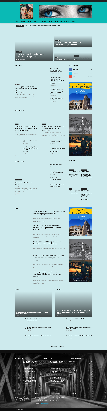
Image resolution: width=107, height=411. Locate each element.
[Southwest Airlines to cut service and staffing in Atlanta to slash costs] (74, 186)
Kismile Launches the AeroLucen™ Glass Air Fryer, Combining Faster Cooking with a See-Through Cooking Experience (57, 91)
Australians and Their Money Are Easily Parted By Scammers (53, 127)
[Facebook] (70, 398)
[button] (90, 21)
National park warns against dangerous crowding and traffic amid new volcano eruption (47, 274)
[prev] (88, 26)
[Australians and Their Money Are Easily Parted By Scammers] (73, 37)
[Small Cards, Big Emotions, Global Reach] (45, 100)
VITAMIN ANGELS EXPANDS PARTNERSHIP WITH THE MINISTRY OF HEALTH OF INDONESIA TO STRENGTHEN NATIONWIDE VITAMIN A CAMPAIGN (86, 175)
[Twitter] (81, 398)
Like (91, 69)
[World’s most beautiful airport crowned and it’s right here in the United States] (23, 246)
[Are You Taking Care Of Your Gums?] (26, 172)
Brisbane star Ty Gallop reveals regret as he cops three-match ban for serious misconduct (26, 128)
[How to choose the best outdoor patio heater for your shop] (34, 44)
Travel (70, 188)
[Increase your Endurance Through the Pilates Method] (45, 172)
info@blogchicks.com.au (46, 403)
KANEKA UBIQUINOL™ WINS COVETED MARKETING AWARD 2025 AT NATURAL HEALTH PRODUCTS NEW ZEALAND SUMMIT (73, 312)
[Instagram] (73, 398)
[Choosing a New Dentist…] (45, 166)
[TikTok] (77, 398)
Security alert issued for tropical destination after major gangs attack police (32, 312)
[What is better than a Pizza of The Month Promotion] (45, 141)
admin (16, 92)
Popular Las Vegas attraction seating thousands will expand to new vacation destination (47, 228)
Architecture (19, 51)
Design (56, 57)
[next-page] (18, 105)
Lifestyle (57, 40)
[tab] (53, 351)
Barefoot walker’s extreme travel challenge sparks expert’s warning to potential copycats (48, 258)
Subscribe (90, 76)
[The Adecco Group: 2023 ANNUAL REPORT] (60, 321)
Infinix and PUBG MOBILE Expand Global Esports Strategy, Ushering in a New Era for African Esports (74, 174)
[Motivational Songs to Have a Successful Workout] (45, 186)
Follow (90, 73)
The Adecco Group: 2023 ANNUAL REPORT (75, 318)
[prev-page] (15, 105)
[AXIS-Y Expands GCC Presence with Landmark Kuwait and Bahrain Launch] (26, 76)
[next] (90, 26)
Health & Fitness (18, 179)
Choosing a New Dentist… (56, 164)
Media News (17, 84)
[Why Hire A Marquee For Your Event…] (82, 54)
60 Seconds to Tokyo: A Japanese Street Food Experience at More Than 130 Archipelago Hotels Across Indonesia (57, 80)
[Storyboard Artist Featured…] (63, 54)
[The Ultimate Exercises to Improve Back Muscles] (45, 179)
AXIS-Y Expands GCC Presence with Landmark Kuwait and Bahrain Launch (42, 25)
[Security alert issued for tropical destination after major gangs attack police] (23, 216)
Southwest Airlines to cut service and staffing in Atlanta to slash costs (74, 192)
